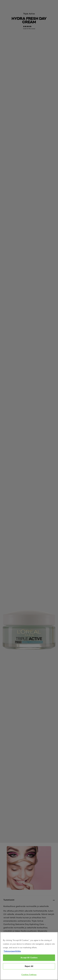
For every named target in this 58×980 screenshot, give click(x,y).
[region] (29, 956)
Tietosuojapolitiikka (12, 951)
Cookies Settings (28, 975)
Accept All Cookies (29, 958)
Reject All (29, 966)
